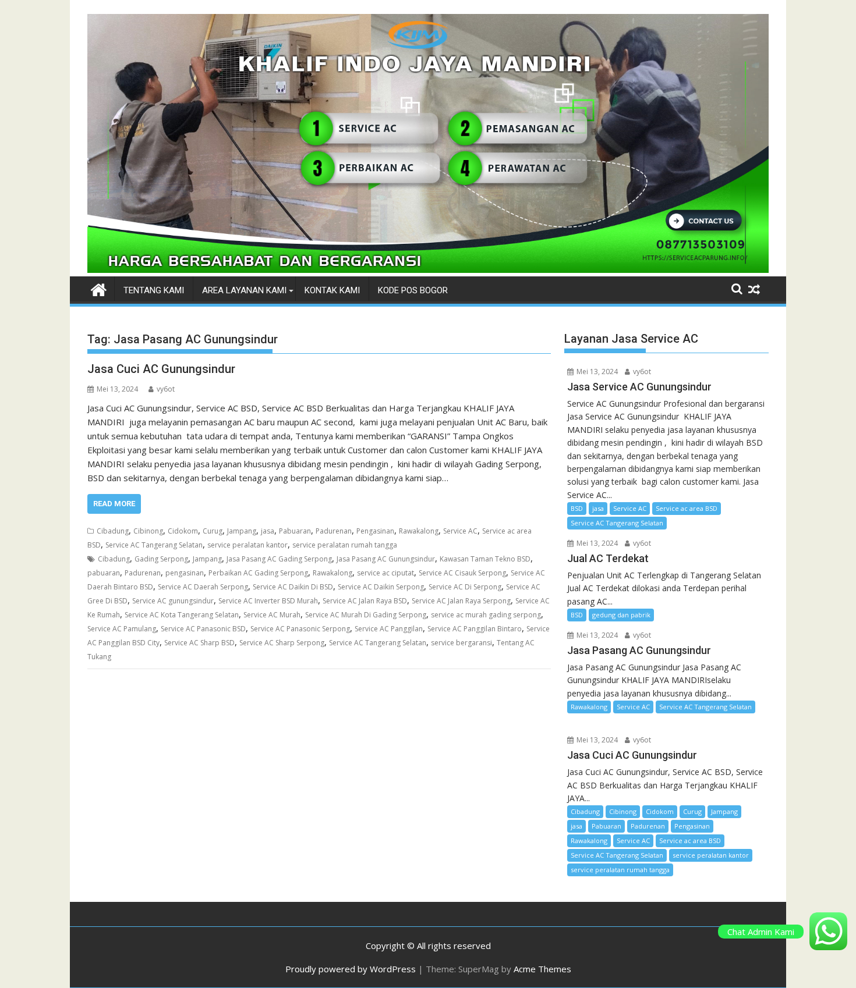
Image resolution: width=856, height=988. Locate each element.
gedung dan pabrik (621, 614)
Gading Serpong (161, 559)
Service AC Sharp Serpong (281, 643)
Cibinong (148, 531)
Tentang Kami (153, 290)
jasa (267, 531)
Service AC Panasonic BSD (203, 629)
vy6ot (166, 389)
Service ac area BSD (686, 508)
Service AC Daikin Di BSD (293, 587)
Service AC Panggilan (389, 629)
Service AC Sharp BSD (199, 643)
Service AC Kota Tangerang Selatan (182, 615)
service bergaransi (461, 643)
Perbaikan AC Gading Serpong (258, 573)
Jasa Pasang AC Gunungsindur (386, 559)
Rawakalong (418, 531)
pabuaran (103, 573)
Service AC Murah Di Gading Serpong (365, 615)
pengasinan (184, 573)
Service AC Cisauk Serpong (462, 573)
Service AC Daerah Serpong (203, 587)
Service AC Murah (271, 615)
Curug (212, 531)
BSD (577, 508)
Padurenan (334, 531)
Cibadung (113, 531)
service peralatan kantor (247, 545)
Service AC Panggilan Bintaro (474, 629)
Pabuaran (295, 531)
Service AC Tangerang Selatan (154, 545)
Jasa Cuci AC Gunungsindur (161, 369)
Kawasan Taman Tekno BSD (485, 559)
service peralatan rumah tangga (344, 545)
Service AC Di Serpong (465, 587)
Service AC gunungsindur (173, 601)
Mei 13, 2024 (596, 371)
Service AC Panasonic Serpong (300, 629)
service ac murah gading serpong (486, 615)
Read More (114, 503)
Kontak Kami (332, 290)
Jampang (241, 531)
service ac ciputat (385, 573)
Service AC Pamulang (121, 629)
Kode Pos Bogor (413, 290)
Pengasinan (375, 531)
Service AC (460, 531)
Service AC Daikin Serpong (381, 587)
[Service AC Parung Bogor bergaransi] (428, 269)
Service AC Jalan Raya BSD (365, 601)
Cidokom (183, 531)
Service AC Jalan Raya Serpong (461, 601)
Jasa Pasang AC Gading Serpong (279, 559)
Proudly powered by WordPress (350, 969)
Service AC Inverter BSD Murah (268, 601)
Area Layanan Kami (244, 290)
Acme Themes (542, 969)
